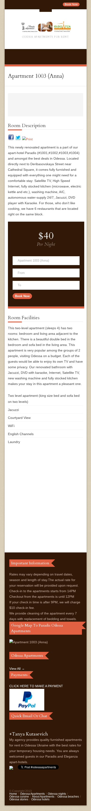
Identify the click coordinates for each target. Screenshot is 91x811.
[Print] (27, 139)
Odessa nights (57, 793)
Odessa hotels (40, 799)
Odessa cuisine (19, 796)
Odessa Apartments (32, 793)
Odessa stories (18, 799)
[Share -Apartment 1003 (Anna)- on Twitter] (18, 139)
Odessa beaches (68, 796)
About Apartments (43, 796)
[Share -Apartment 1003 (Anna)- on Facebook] (11, 139)
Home (13, 793)
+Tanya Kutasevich (28, 734)
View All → (17, 668)
